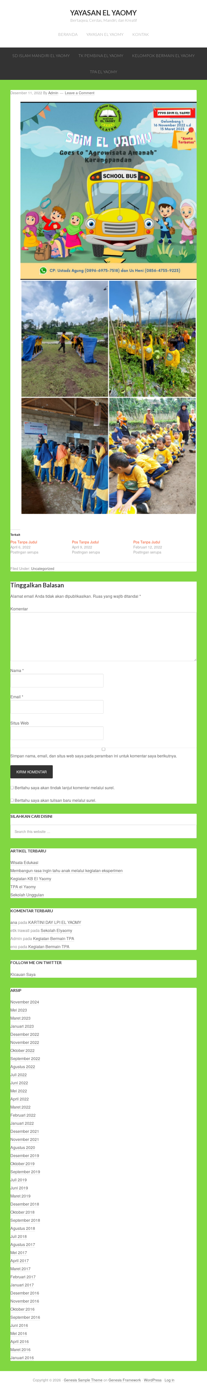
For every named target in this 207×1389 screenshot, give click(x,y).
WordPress (153, 1379)
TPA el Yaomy (23, 887)
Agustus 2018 (22, 1228)
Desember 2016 (24, 1293)
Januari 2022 (22, 1123)
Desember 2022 (24, 1034)
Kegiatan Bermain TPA (53, 938)
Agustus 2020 (22, 1147)
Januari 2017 (22, 1285)
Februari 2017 (23, 1277)
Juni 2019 (19, 1188)
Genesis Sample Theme (83, 1379)
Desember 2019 (24, 1155)
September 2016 (25, 1317)
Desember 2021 (24, 1131)
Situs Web (19, 723)
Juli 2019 (18, 1180)
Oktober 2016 (22, 1309)
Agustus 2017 (22, 1244)
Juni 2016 (19, 1325)
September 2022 (25, 1058)
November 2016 (24, 1301)
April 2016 (19, 1341)
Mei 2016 (18, 1333)
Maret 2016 (20, 1349)
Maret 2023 (20, 1018)
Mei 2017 (18, 1252)
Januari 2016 (22, 1357)
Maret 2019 (20, 1196)
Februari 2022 (23, 1115)
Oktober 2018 (22, 1212)
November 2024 (24, 1002)
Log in (169, 1379)
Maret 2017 (20, 1269)
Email (16, 697)
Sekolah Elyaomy (56, 930)
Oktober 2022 (22, 1050)
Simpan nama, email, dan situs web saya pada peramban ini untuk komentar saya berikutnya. (93, 756)
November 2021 (24, 1139)
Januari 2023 (22, 1026)
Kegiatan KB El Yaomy (30, 878)
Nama (17, 670)
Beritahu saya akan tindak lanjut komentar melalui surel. (65, 788)
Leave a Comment (79, 92)
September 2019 (25, 1172)
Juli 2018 (18, 1236)
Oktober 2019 (22, 1163)
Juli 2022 (18, 1074)
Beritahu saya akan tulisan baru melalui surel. (55, 800)
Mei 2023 (18, 1010)
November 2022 (24, 1042)
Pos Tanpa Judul (23, 541)
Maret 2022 (20, 1107)
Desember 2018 (24, 1204)
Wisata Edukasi (24, 862)
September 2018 (25, 1220)
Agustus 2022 (22, 1066)
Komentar (19, 609)
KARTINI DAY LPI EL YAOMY (54, 922)
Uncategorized (42, 568)
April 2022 (19, 1099)
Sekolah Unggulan (27, 895)
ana (13, 922)
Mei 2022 (18, 1091)
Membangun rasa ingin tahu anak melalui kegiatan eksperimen (66, 870)
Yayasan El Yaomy (103, 12)
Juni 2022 (19, 1083)
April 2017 (19, 1260)
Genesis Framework (125, 1379)
